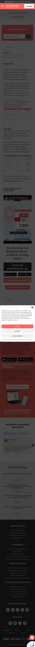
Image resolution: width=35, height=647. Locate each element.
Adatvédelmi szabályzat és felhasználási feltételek (13, 339)
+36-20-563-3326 (25, 1)
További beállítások (17, 336)
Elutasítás (17, 331)
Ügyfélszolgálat (9, 1)
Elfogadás (17, 326)
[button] (32, 307)
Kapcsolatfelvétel (28, 339)
